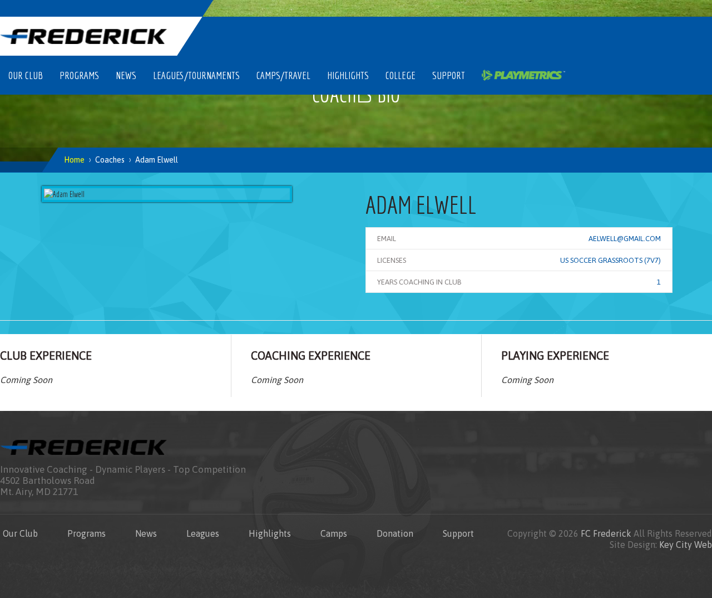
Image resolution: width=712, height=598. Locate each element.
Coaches (110, 159)
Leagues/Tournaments (196, 75)
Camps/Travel (283, 75)
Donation (395, 533)
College (400, 75)
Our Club (25, 75)
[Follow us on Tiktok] (699, 8)
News (126, 75)
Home (74, 159)
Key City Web (685, 545)
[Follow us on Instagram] (595, 8)
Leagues (202, 533)
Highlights (348, 75)
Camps (333, 533)
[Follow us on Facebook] (647, 8)
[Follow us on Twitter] (621, 8)
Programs (79, 75)
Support (448, 75)
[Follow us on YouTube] (673, 8)
